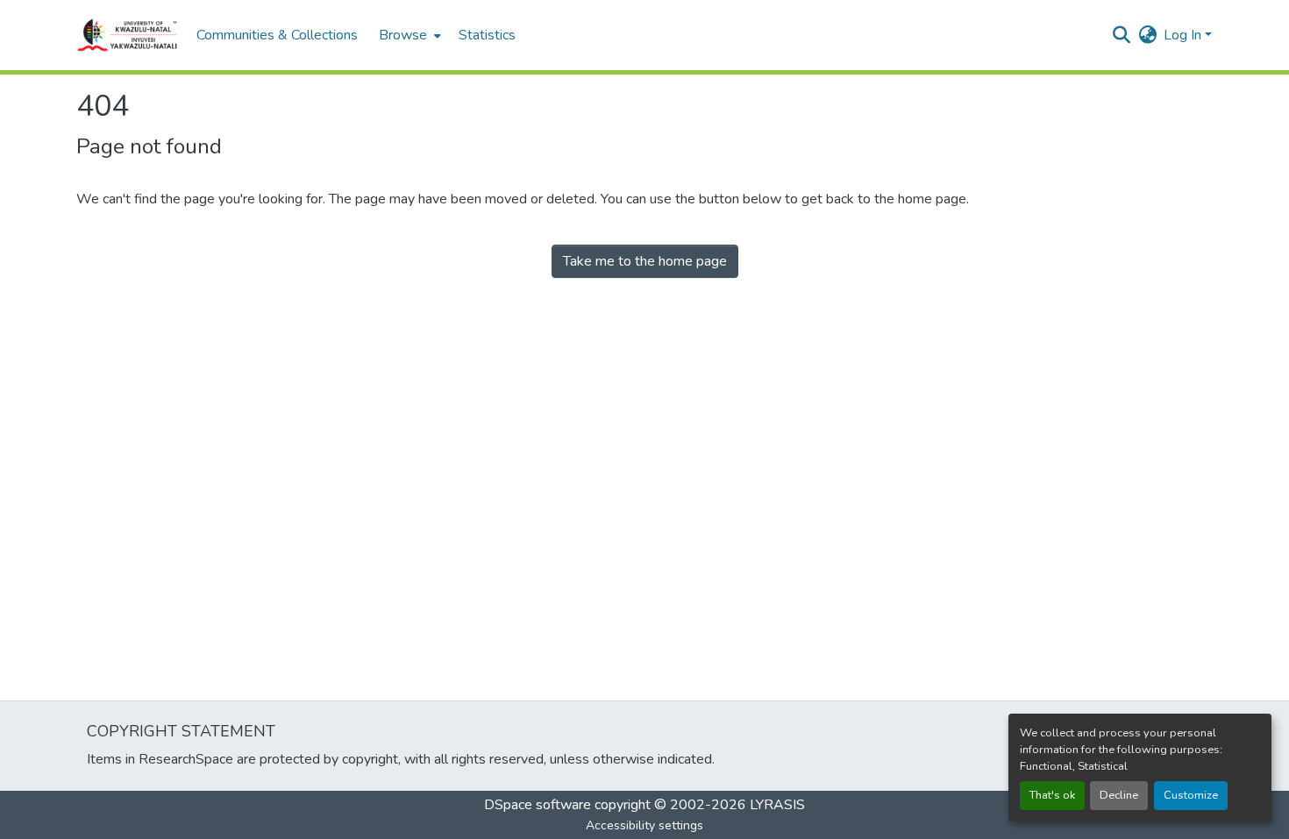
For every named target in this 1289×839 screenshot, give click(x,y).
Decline (1119, 795)
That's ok (1052, 795)
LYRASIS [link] (777, 804)
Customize (1191, 795)
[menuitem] (408, 35)
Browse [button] (403, 35)
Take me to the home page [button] (645, 261)
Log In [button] (1184, 35)
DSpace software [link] (537, 804)
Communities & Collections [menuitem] (277, 35)
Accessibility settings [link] (644, 825)
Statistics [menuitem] (487, 35)
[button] (127, 35)
